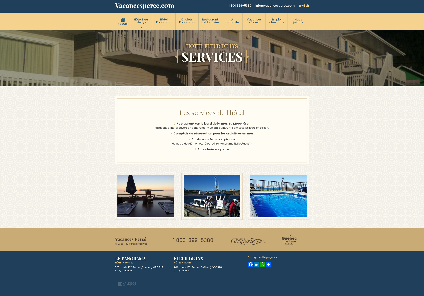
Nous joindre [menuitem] (298, 21)
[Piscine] (278, 196)
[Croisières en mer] (212, 196)
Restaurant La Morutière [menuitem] (210, 21)
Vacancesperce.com (144, 5)
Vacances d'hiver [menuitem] (254, 21)
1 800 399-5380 (240, 5)
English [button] (304, 5)
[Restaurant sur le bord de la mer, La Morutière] (145, 196)
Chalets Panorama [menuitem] (187, 21)
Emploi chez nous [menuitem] (276, 21)
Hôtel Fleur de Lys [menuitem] (141, 21)
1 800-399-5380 (193, 240)
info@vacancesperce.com (275, 5)
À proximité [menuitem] (232, 21)
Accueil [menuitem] (123, 24)
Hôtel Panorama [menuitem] (164, 21)
